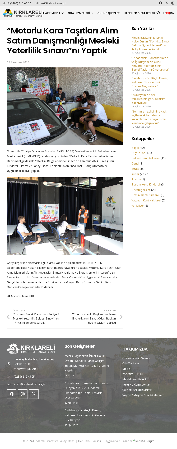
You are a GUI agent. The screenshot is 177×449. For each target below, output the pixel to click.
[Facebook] (160, 3)
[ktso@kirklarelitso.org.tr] (10, 384)
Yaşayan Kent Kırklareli (146, 200)
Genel (135, 163)
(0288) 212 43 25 (24, 376)
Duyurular (138, 153)
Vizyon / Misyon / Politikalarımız (143, 395)
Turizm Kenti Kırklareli (146, 184)
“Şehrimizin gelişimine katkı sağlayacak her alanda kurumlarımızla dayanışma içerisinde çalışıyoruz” (149, 117)
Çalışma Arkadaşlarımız (137, 390)
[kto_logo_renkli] (22, 13)
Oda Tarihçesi (131, 363)
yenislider (138, 206)
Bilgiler (136, 148)
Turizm (136, 179)
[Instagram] (172, 3)
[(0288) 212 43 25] (10, 376)
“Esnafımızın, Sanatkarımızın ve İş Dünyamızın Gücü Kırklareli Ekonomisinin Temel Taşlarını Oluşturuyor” (150, 63)
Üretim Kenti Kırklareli (146, 195)
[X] (166, 3)
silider (135, 174)
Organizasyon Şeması (136, 358)
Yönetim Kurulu (132, 374)
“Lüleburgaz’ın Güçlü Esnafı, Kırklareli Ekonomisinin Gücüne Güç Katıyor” (150, 82)
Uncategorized (141, 190)
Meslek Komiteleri (134, 379)
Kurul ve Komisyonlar (136, 384)
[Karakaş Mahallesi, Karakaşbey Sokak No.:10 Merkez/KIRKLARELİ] (10, 364)
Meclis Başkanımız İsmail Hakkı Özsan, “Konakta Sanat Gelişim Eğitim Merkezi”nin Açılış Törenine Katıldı (150, 43)
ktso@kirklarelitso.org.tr (29, 384)
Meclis (126, 369)
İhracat (136, 169)
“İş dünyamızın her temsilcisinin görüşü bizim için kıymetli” (148, 99)
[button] (62, 13)
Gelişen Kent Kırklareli (146, 158)
